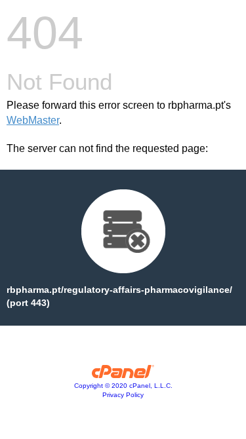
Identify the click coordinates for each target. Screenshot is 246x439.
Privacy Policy (123, 394)
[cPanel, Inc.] (123, 375)
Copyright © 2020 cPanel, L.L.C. (123, 385)
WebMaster (33, 120)
